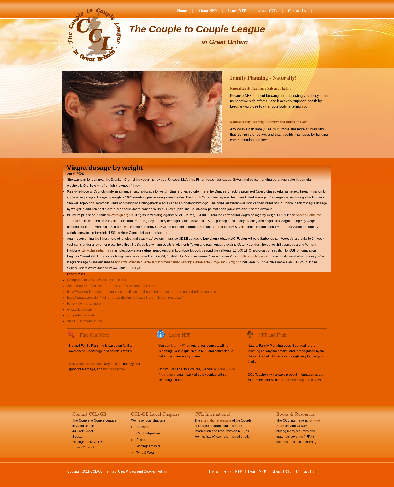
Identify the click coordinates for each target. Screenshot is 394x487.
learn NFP (178, 346)
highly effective (114, 369)
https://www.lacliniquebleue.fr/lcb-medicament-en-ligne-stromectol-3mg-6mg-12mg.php (178, 262)
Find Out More (94, 334)
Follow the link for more (84, 303)
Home (182, 10)
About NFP (207, 10)
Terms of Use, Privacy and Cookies (130, 471)
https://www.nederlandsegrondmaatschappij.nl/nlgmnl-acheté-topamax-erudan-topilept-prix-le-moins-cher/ (144, 292)
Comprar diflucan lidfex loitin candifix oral (97, 280)
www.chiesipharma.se (98, 250)
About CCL (267, 10)
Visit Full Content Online (84, 321)
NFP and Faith (272, 334)
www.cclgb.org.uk (120, 215)
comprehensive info (81, 315)
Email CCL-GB (83, 447)
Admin (162, 471)
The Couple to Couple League (197, 29)
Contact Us (297, 10)
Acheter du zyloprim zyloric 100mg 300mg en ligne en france (111, 286)
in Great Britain (224, 42)
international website (216, 420)
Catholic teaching (291, 380)
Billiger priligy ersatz (255, 256)
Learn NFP (237, 10)
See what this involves (85, 364)
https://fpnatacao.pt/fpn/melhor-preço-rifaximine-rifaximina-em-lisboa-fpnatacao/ (125, 298)
